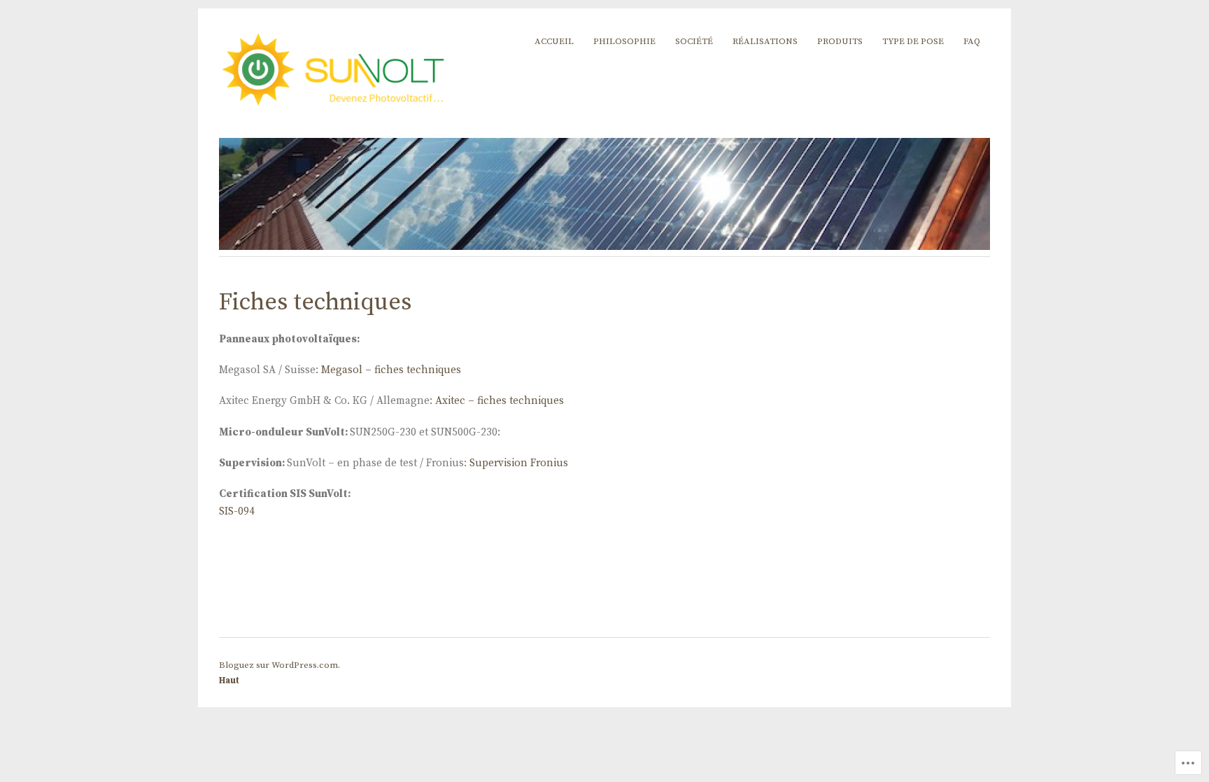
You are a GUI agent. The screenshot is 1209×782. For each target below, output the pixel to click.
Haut (229, 680)
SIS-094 (237, 511)
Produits (840, 41)
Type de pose (913, 41)
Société (694, 41)
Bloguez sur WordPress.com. (279, 665)
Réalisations (765, 41)
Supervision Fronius (518, 463)
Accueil (554, 41)
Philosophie (624, 41)
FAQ (971, 41)
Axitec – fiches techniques (499, 400)
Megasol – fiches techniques (391, 370)
